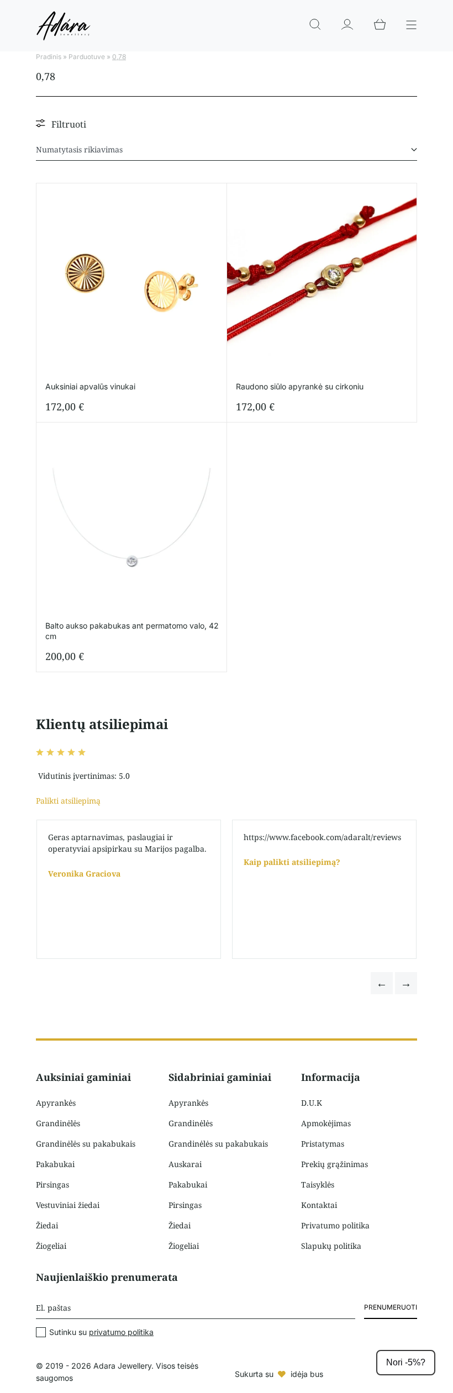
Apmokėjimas (326, 1123)
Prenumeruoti (390, 1307)
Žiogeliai (51, 1246)
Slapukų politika (331, 1246)
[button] (382, 983)
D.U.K (311, 1102)
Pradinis (48, 56)
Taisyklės (317, 1184)
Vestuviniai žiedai (67, 1205)
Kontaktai (319, 1205)
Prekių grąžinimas (334, 1164)
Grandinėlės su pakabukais (85, 1143)
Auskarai (185, 1164)
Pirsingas (52, 1184)
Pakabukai (55, 1164)
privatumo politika (121, 1332)
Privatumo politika (335, 1225)
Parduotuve (87, 56)
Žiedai (47, 1225)
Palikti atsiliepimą (68, 800)
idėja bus (307, 1374)
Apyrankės (56, 1102)
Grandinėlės (58, 1123)
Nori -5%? (405, 1362)
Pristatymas (322, 1143)
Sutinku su (101, 1332)
